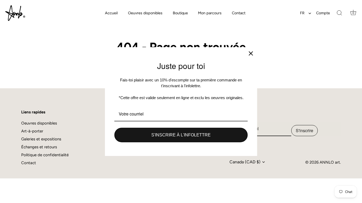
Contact (238, 13)
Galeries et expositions (41, 139)
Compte (323, 13)
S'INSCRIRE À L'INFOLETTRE (181, 135)
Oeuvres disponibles (145, 13)
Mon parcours (210, 13)
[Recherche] (339, 13)
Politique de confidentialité (45, 155)
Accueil (111, 13)
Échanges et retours (39, 147)
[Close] (251, 53)
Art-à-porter (32, 131)
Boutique (180, 13)
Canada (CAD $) (245, 161)
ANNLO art (330, 162)
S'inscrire (304, 130)
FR (302, 13)
